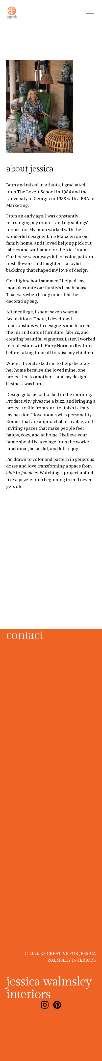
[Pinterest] (57, 1005)
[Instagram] (45, 1005)
